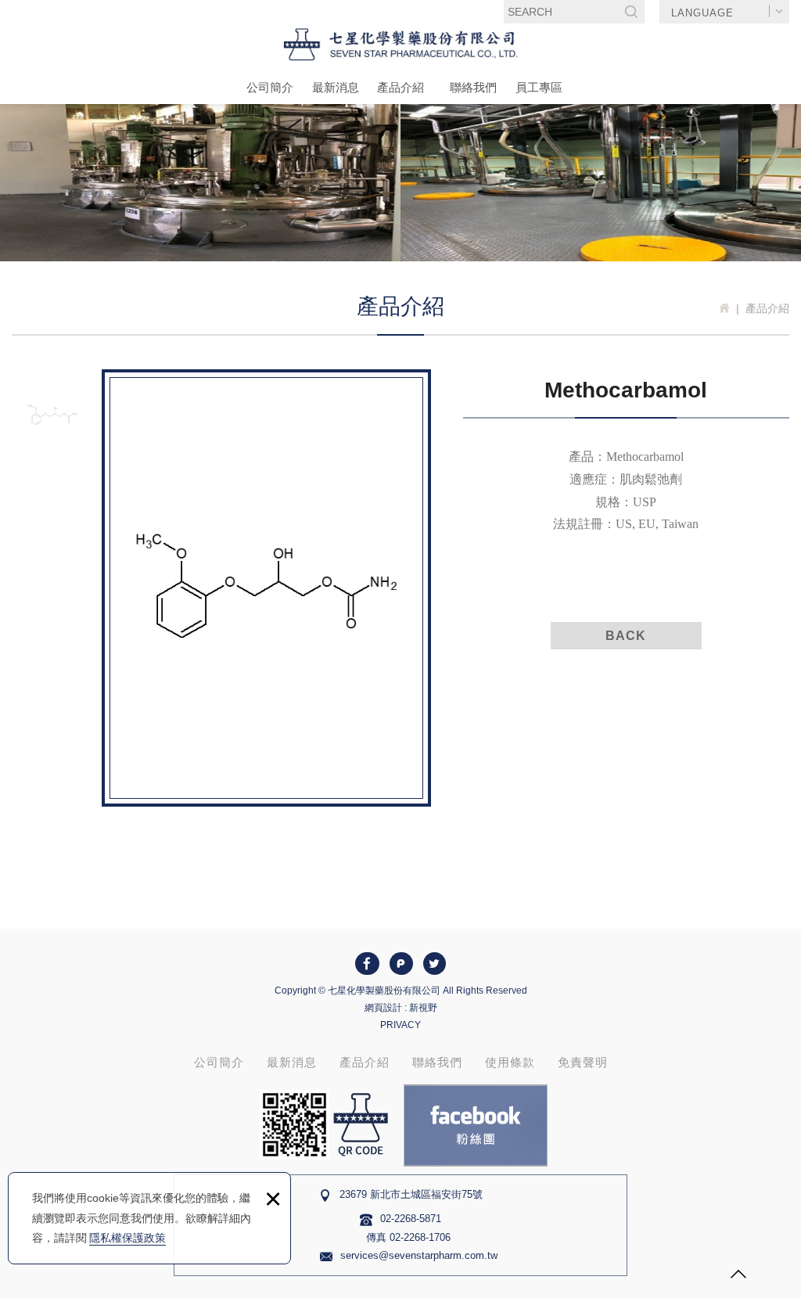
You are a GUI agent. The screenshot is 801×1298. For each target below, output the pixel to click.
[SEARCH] (631, 11)
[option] (266, 588)
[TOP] (738, 1275)
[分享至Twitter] (434, 963)
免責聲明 (583, 1062)
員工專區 (538, 87)
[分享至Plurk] (401, 963)
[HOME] (725, 308)
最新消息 (335, 87)
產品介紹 (400, 87)
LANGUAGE (702, 13)
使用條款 (510, 1062)
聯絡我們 (473, 87)
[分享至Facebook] (367, 963)
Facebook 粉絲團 (476, 1125)
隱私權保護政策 (127, 1237)
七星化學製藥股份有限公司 (400, 44)
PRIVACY (400, 1024)
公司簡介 (269, 87)
